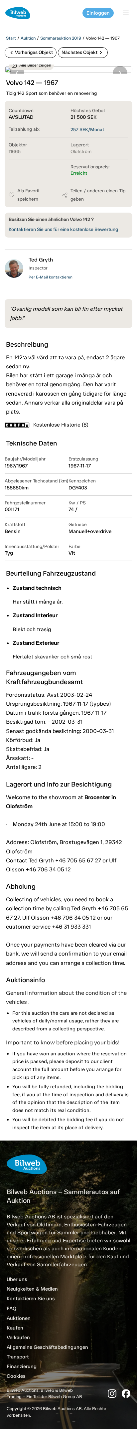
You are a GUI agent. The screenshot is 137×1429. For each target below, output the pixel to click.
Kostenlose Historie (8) (60, 425)
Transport (18, 1357)
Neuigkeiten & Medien (32, 1289)
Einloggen (98, 13)
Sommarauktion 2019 (60, 38)
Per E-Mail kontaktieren (50, 277)
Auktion (28, 38)
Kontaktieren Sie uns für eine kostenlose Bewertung (63, 229)
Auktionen (19, 1318)
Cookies (16, 1376)
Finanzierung (22, 1366)
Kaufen (15, 1328)
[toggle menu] (127, 13)
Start (11, 38)
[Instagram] (112, 1393)
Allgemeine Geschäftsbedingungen (47, 1347)
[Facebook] (126, 1393)
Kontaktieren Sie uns (31, 1299)
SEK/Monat (87, 129)
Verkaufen (18, 1337)
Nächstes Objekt (83, 52)
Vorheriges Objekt (30, 52)
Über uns (17, 1279)
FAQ (11, 1309)
